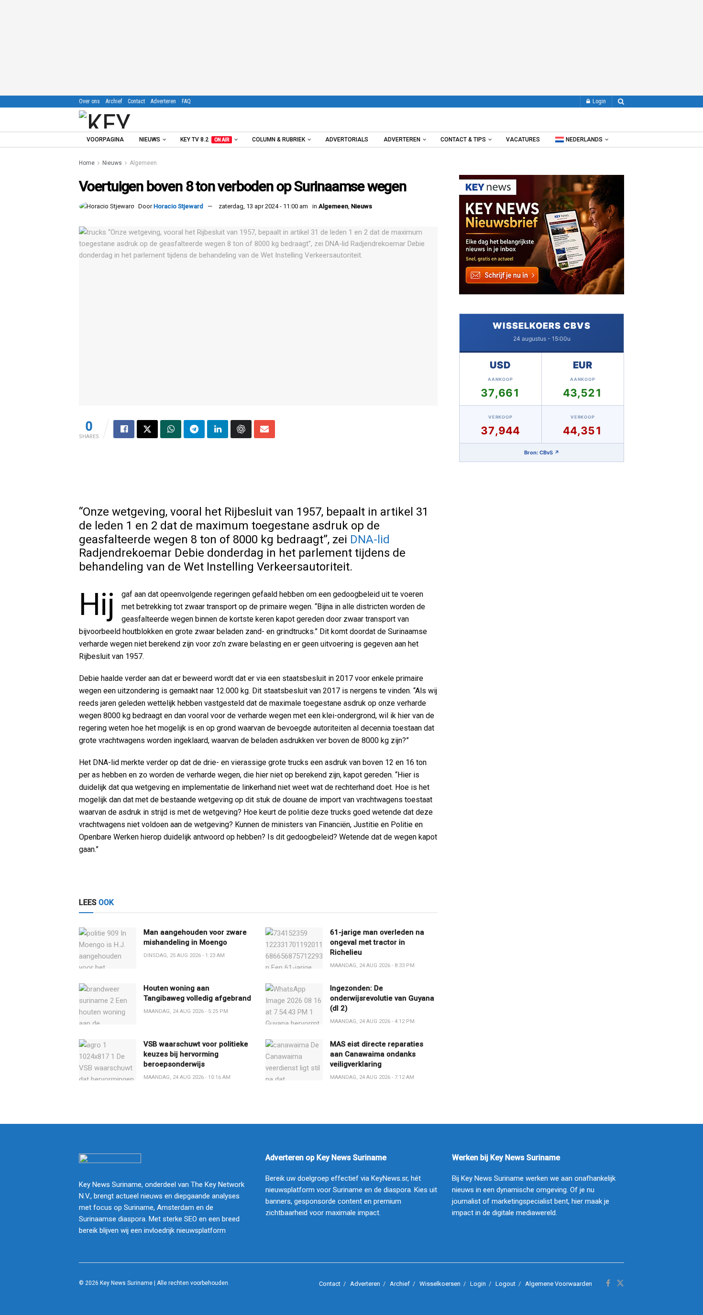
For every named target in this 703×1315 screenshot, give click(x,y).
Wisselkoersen (440, 1283)
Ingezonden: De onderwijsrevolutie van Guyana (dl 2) (382, 998)
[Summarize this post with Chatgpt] (241, 429)
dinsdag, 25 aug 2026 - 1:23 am (184, 955)
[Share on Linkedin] (217, 429)
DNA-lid (370, 539)
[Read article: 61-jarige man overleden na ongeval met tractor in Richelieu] (294, 948)
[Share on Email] (264, 429)
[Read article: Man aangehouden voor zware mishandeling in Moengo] (107, 948)
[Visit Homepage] (131, 119)
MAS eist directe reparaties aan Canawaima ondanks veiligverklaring (376, 1054)
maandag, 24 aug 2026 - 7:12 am (372, 1077)
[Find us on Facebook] (608, 1283)
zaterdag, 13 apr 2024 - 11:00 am (263, 206)
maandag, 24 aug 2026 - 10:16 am (187, 1077)
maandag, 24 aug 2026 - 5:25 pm (185, 1011)
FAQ (186, 101)
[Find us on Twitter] (620, 1283)
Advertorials (346, 139)
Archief (114, 101)
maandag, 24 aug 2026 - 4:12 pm (372, 1021)
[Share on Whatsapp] (170, 429)
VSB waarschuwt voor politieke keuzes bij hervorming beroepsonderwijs (195, 1054)
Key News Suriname (126, 1283)
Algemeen (143, 163)
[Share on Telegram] (194, 429)
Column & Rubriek (278, 139)
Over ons (89, 101)
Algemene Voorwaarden (558, 1283)
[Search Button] (621, 102)
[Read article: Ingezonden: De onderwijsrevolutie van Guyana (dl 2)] (294, 1003)
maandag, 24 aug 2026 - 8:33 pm (372, 965)
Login (598, 101)
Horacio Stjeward (178, 206)
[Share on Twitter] (147, 429)
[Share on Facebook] (123, 429)
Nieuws (149, 139)
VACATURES (523, 139)
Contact (136, 101)
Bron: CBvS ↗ (542, 452)
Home (87, 163)
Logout (505, 1283)
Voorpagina (105, 139)
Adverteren (163, 101)
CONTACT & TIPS (463, 139)
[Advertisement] (351, 48)
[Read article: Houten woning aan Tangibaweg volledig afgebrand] (107, 1003)
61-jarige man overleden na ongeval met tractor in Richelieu (377, 942)
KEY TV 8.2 (204, 139)
